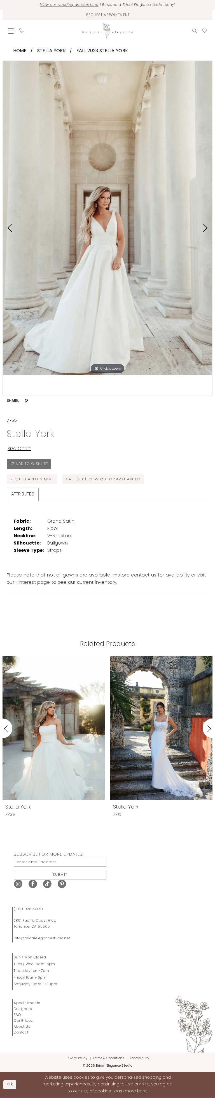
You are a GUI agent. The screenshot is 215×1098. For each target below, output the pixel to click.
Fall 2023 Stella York (102, 51)
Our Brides (23, 1021)
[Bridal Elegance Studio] (107, 31)
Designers (23, 1009)
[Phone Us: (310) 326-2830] (22, 30)
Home (20, 51)
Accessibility (139, 1058)
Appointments (27, 1003)
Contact (21, 1032)
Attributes (22, 494)
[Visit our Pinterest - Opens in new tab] (61, 884)
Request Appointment (32, 479)
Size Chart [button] (19, 449)
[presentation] (54, 728)
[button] (11, 31)
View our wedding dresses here (69, 5)
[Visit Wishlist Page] (205, 31)
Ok (10, 1084)
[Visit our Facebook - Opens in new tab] (32, 884)
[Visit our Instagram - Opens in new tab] (18, 884)
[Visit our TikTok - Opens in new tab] (47, 884)
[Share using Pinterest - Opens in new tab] (26, 401)
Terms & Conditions (108, 1058)
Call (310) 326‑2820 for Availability (103, 479)
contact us (143, 575)
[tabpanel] (107, 218)
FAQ (17, 1015)
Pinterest (26, 582)
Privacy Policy (76, 1058)
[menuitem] (11, 31)
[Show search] (195, 31)
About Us (22, 1026)
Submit (60, 875)
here (142, 1091)
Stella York (51, 51)
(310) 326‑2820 (28, 909)
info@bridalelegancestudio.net (42, 938)
